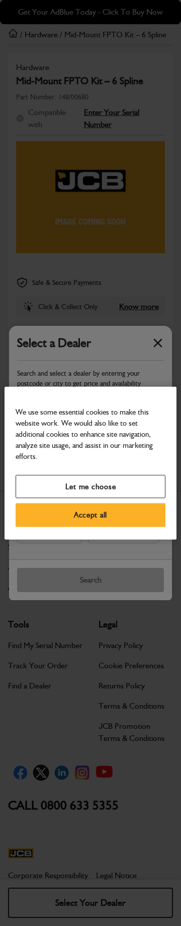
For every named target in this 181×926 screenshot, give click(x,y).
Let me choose (90, 486)
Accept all (90, 514)
